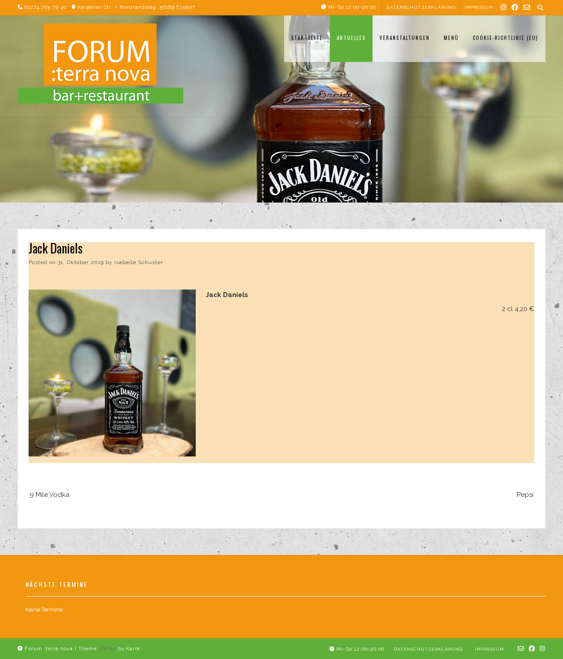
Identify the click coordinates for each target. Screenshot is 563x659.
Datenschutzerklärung (421, 7)
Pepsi (525, 495)
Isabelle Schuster (138, 262)
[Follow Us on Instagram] (503, 7)
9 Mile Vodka (49, 495)
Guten (108, 649)
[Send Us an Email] (527, 7)
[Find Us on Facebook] (515, 7)
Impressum (479, 7)
